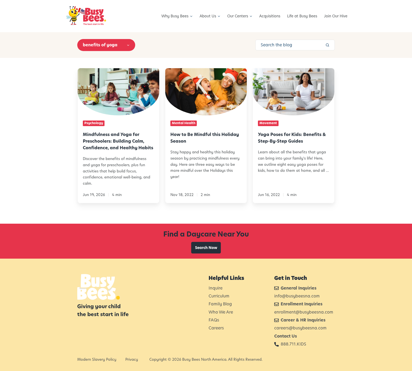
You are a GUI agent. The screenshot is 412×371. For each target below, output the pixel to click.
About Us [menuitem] (208, 16)
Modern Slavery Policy (96, 359)
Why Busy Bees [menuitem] (174, 16)
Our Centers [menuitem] (237, 16)
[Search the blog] (327, 45)
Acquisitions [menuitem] (269, 16)
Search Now (206, 247)
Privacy (131, 359)
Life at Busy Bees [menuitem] (302, 16)
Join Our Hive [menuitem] (335, 16)
